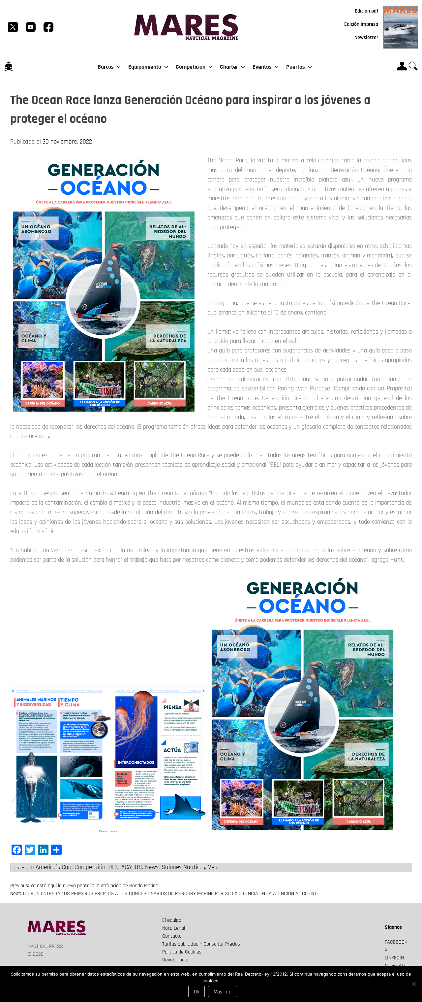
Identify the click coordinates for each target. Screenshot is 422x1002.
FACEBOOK (396, 942)
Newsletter (366, 37)
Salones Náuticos (183, 867)
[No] (413, 984)
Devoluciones (176, 959)
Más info (222, 991)
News (152, 867)
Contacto (172, 936)
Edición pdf (366, 11)
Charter (229, 67)
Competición (190, 67)
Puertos (295, 67)
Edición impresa (361, 24)
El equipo (171, 920)
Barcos (106, 67)
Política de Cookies (181, 952)
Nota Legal (173, 928)
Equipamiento (144, 67)
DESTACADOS (125, 867)
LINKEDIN (394, 957)
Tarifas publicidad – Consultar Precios (201, 944)
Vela (213, 867)
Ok (196, 991)
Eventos (262, 67)
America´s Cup (54, 867)
